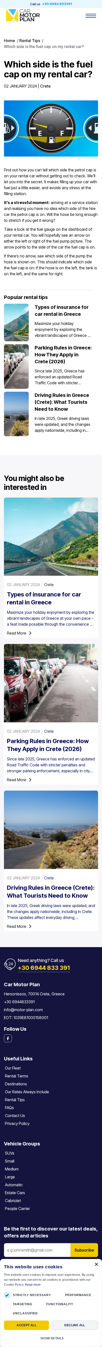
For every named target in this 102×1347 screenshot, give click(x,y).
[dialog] (51, 1303)
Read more (33, 1284)
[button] (51, 1338)
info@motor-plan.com (23, 1009)
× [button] (96, 1264)
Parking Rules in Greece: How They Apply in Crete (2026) (63, 355)
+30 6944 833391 (57, 4)
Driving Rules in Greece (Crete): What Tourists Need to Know (62, 402)
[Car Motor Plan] (23, 15)
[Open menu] (91, 16)
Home (9, 40)
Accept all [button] (26, 1325)
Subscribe (84, 1250)
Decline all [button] (74, 1325)
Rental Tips (29, 40)
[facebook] (51, 1038)
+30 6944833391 (19, 1001)
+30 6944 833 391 (44, 967)
